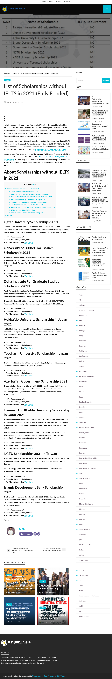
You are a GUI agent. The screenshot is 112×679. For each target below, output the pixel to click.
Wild (81, 606)
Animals (82, 305)
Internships (83, 463)
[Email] (35, 534)
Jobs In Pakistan (85, 478)
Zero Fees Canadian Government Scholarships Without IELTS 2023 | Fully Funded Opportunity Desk (19, 583)
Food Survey (83, 407)
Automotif (83, 315)
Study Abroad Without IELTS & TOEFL (50, 149)
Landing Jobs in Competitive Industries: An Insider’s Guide (100, 125)
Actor (81, 295)
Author (8, 215)
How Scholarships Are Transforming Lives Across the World (100, 250)
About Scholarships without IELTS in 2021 (22, 189)
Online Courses (84, 529)
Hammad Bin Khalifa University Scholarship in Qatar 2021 (31, 207)
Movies (82, 519)
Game (81, 412)
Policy (81, 550)
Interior (82, 453)
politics (82, 555)
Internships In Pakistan (87, 468)
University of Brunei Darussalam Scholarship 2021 (28, 194)
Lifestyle (82, 499)
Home (44, 1)
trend (81, 591)
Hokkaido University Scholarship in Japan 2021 (27, 199)
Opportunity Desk (40, 676)
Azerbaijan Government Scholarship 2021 (25, 205)
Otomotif (82, 535)
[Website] (38, 534)
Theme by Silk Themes (57, 676)
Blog (15, 73)
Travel (81, 586)
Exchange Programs (86, 376)
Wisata (81, 611)
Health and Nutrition (86, 427)
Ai (80, 300)
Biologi (82, 331)
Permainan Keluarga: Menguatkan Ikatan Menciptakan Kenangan (99, 214)
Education (83, 371)
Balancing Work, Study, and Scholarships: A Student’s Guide (100, 112)
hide (33, 184)
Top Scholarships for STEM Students (99, 238)
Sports (81, 570)
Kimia (81, 484)
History (82, 438)
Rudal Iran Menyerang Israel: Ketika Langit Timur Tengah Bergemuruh (100, 187)
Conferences (83, 356)
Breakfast (82, 341)
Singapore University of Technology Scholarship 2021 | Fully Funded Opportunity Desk (17, 613)
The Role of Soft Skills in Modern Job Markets (100, 148)
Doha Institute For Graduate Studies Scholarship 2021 (30, 197)
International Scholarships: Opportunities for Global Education (98, 262)
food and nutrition (85, 402)
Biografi (82, 325)
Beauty (81, 320)
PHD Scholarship (85, 545)
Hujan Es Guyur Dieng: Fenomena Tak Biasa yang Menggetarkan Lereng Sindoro (100, 173)
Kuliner (81, 494)
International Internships (88, 458)
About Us (49, 1)
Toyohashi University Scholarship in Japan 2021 (27, 202)
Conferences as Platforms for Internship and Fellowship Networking (100, 100)
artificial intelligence (86, 310)
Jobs (80, 473)
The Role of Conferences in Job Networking (52, 587)
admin (9, 102)
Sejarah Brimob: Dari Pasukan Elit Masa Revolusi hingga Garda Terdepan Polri (100, 200)
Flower (81, 392)
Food (81, 397)
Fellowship (83, 382)
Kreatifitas (83, 489)
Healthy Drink (84, 433)
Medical (82, 509)
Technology (83, 575)
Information (83, 448)
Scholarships (83, 560)
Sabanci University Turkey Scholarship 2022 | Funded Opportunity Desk (52, 614)
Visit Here (28, 242)
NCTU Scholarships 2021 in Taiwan (23, 210)
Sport (81, 565)
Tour (81, 580)
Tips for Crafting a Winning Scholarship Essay (99, 275)
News (81, 524)
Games (81, 417)
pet (80, 540)
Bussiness (82, 346)
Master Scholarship (86, 504)
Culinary (82, 361)
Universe (82, 601)
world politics (84, 616)
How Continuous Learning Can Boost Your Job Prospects (99, 137)
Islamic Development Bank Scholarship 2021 (26, 213)
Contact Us (57, 1)
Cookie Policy (66, 1)
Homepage (7, 73)
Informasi (82, 443)
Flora (81, 387)
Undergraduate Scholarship (89, 596)
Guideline (82, 422)
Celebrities (83, 351)
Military (82, 514)
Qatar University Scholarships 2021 (23, 191)
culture (81, 366)
